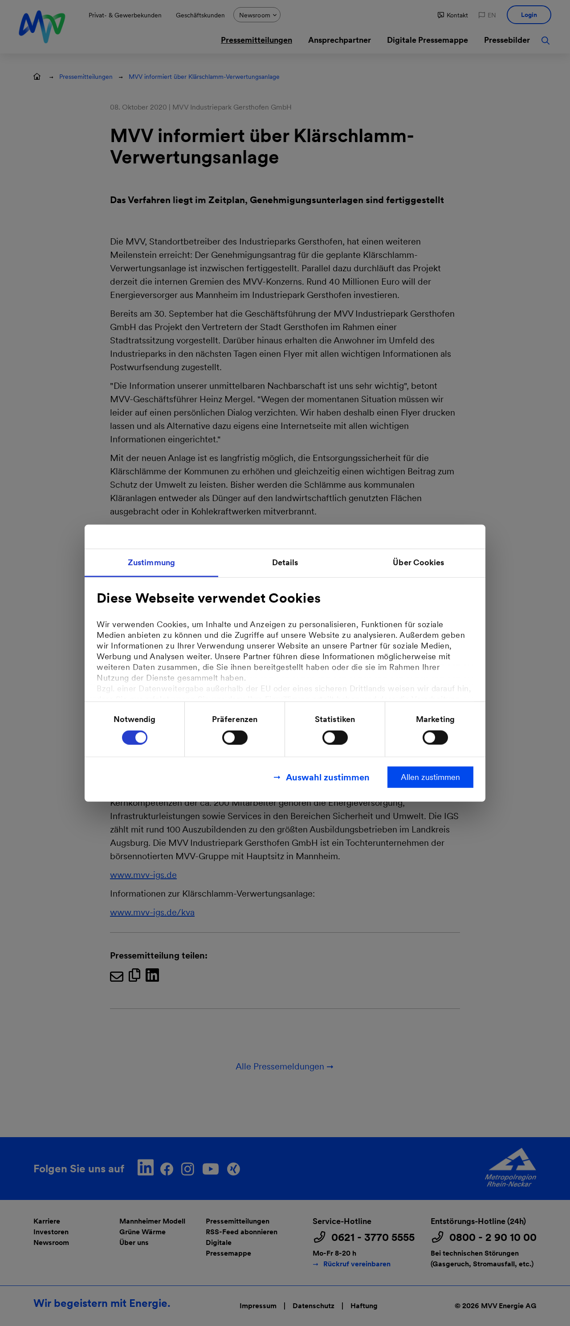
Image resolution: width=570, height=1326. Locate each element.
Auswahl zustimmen (328, 777)
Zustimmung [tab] (151, 562)
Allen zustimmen (430, 777)
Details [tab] (285, 562)
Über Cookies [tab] (418, 562)
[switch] (235, 737)
